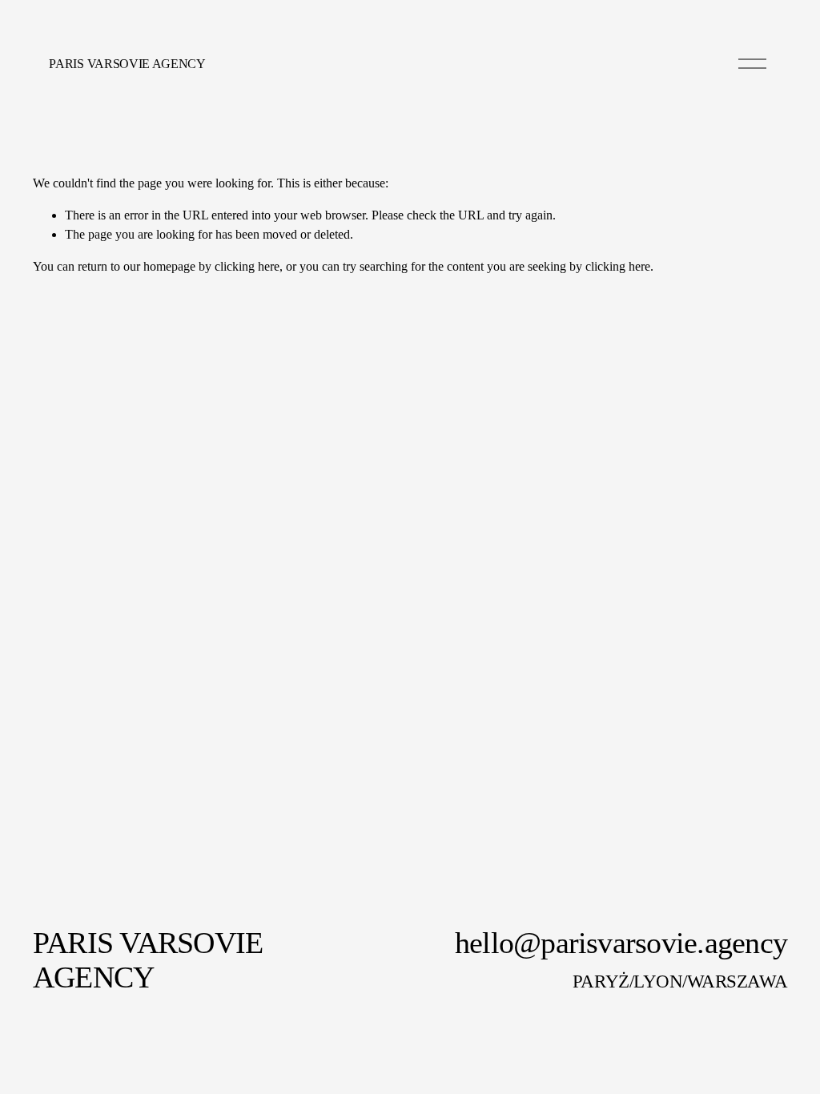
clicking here (247, 266)
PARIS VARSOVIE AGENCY (127, 63)
